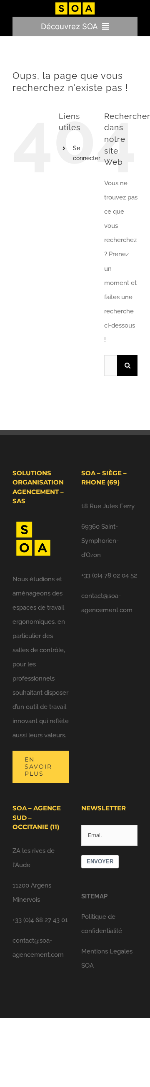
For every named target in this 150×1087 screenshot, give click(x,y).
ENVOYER (100, 861)
